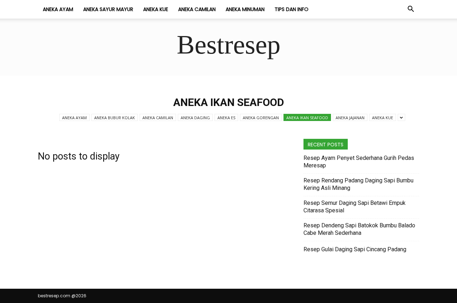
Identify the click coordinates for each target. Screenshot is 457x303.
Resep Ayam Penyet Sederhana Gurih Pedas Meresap (358, 162)
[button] (410, 10)
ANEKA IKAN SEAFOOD (307, 117)
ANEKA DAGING (195, 117)
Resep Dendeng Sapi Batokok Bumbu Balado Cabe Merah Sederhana (359, 229)
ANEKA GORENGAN (261, 117)
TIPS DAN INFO (291, 9)
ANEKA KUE (155, 9)
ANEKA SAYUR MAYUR (108, 9)
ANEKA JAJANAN (350, 117)
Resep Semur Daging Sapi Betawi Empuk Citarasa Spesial (354, 207)
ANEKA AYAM (58, 9)
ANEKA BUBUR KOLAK (114, 117)
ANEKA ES (226, 117)
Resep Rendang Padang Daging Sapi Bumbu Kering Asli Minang (358, 184)
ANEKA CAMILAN (197, 9)
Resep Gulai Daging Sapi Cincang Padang (354, 249)
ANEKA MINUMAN (245, 9)
